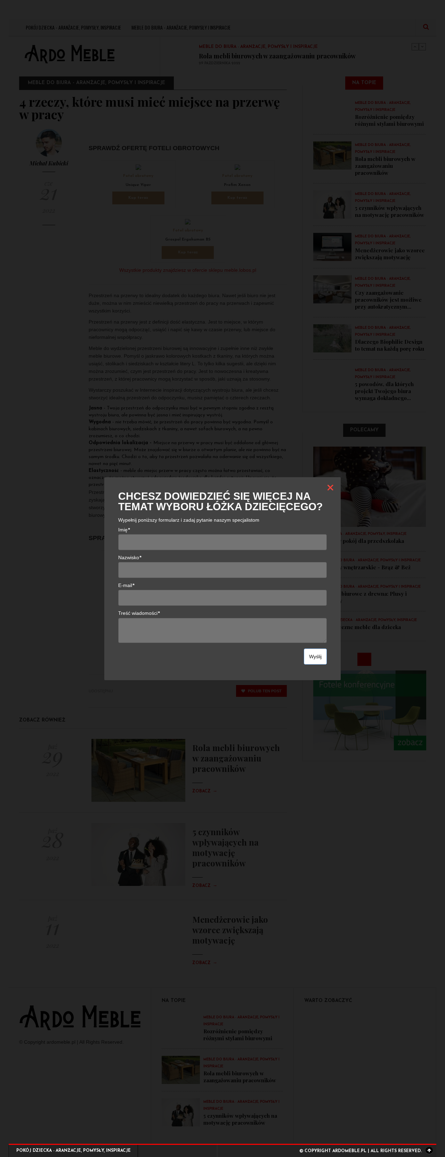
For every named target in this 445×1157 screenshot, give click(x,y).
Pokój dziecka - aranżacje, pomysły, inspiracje (73, 1151)
